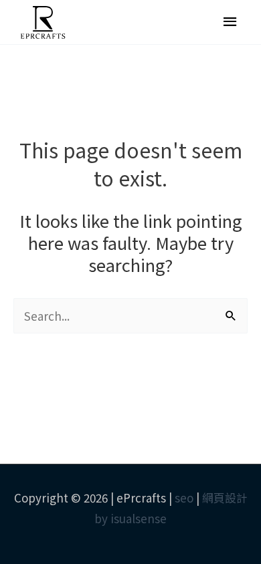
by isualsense (130, 518)
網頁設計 (225, 497)
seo (184, 497)
